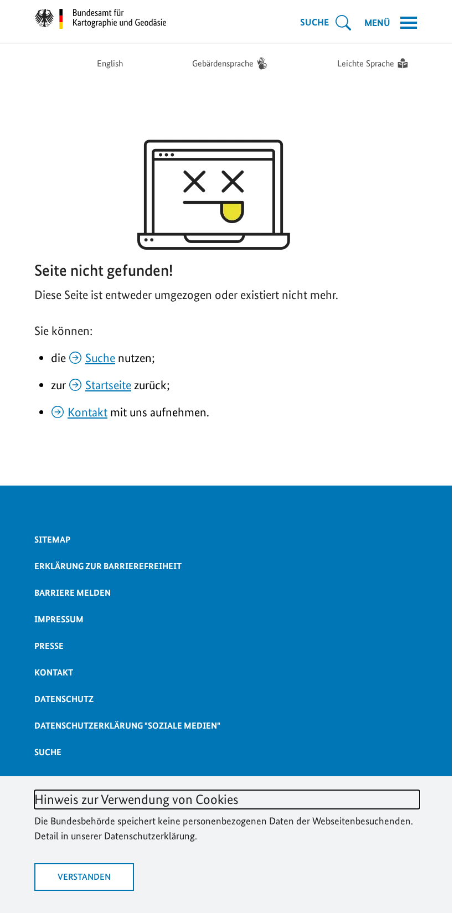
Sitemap (52, 539)
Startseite (108, 385)
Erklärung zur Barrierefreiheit (108, 566)
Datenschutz (64, 699)
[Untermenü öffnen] (343, 23)
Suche (100, 357)
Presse (49, 646)
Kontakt (87, 412)
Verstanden (84, 876)
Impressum (59, 619)
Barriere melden (72, 592)
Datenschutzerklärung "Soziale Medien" (127, 725)
